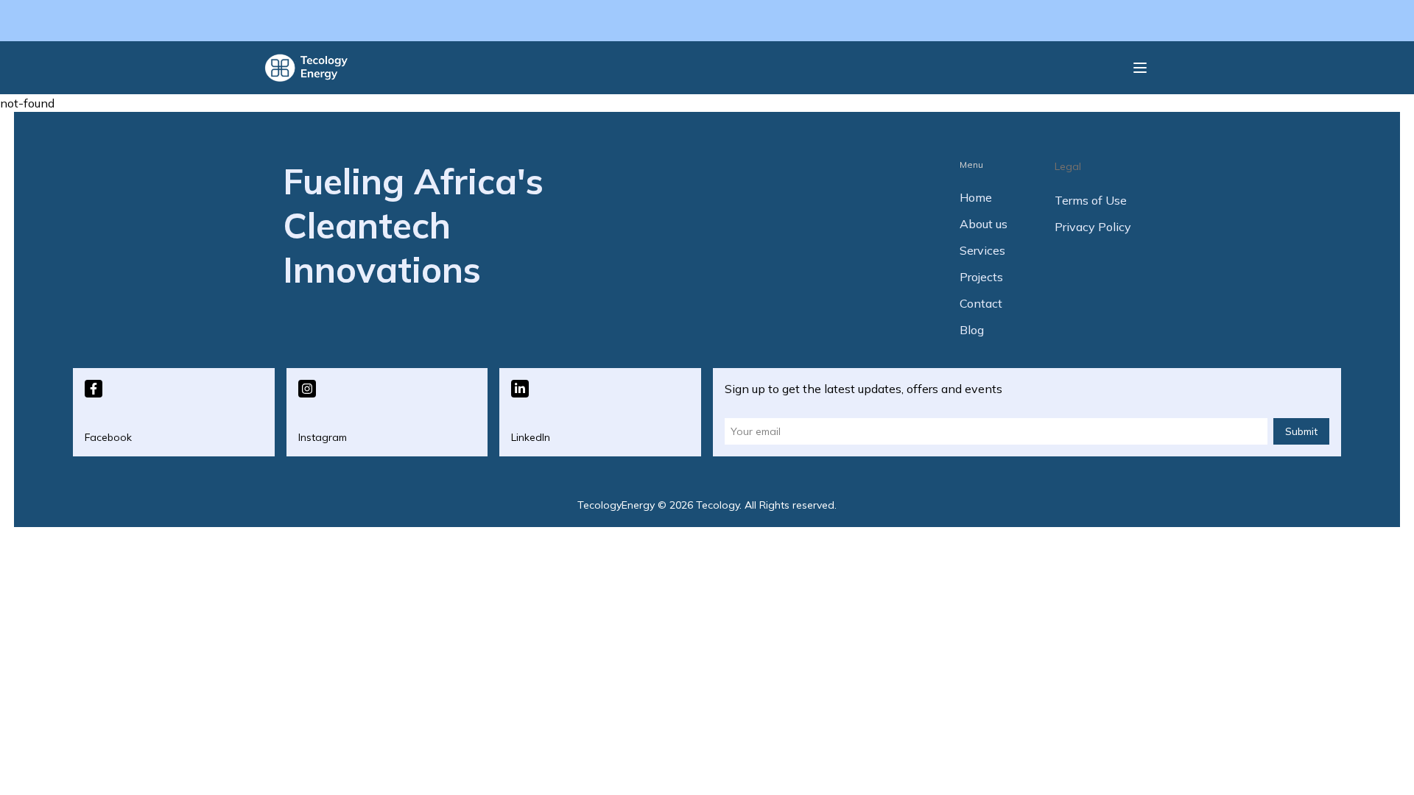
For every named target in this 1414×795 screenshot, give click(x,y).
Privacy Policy (1093, 226)
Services (982, 250)
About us (983, 223)
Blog (972, 329)
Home (976, 197)
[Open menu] (1140, 67)
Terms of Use (1091, 200)
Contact (981, 303)
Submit (1301, 431)
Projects (981, 276)
